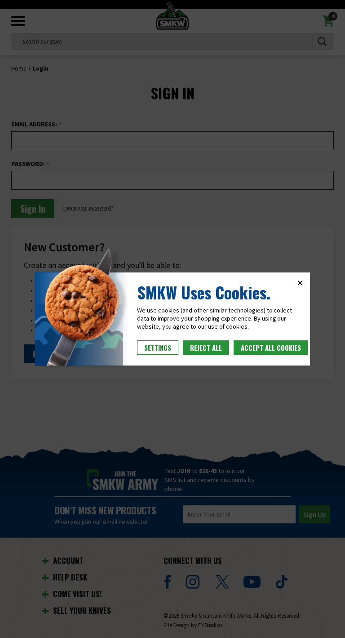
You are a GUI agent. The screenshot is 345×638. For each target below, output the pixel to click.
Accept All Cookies (271, 347)
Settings (157, 347)
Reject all (206, 347)
